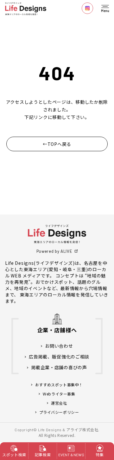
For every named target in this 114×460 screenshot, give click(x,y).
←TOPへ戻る (57, 144)
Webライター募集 (59, 393)
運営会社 (59, 403)
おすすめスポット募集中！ (59, 384)
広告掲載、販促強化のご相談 (59, 356)
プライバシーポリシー (59, 412)
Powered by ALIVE (54, 251)
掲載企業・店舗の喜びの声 (59, 367)
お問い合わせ (59, 346)
